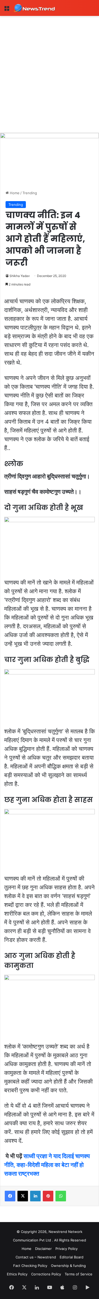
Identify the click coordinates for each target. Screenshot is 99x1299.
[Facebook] (10, 1196)
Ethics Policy (17, 1274)
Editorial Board (71, 1257)
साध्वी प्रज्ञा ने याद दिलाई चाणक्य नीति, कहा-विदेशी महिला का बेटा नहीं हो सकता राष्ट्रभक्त (47, 1165)
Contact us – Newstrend (36, 1257)
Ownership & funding (68, 1265)
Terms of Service (78, 1274)
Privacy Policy (66, 1248)
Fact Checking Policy (30, 1265)
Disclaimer (43, 1248)
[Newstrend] (34, 8)
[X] (22, 1196)
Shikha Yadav (20, 276)
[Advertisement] (49, 68)
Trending (29, 193)
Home (14, 193)
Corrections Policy (46, 1274)
